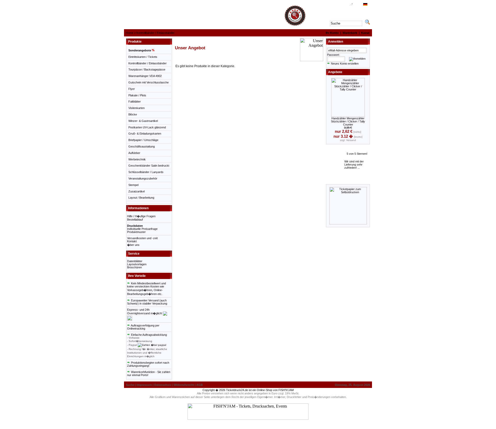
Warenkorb (350, 32)
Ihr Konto (332, 32)
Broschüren (134, 267)
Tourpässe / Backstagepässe (146, 69)
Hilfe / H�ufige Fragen (141, 216)
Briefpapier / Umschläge (143, 140)
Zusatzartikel (136, 191)
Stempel (133, 184)
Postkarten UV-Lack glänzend (147, 127)
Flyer (131, 88)
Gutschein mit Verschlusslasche (148, 82)
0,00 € (356, 5)
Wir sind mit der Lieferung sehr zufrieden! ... (354, 164)
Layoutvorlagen (136, 264)
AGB (344, 5)
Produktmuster (136, 231)
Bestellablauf (135, 219)
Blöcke (132, 114)
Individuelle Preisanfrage (142, 228)
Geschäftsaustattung (141, 146)
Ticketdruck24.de (237, 390)
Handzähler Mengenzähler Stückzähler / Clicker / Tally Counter (348, 121)
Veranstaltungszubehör (142, 178)
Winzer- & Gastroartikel (143, 120)
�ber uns (133, 244)
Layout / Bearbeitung (141, 197)
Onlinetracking (136, 328)
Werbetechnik (137, 159)
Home (129, 32)
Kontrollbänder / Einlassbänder (155, 32)
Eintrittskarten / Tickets (142, 56)
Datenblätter (134, 261)
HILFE (336, 5)
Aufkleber (134, 152)
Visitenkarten (136, 108)
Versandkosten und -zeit (142, 238)
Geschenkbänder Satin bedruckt (148, 165)
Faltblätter (134, 101)
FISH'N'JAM (286, 390)
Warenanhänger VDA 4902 (145, 75)
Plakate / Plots (137, 95)
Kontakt (132, 241)
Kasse (365, 32)
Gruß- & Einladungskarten (144, 133)
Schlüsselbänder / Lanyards (146, 172)
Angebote (335, 72)
